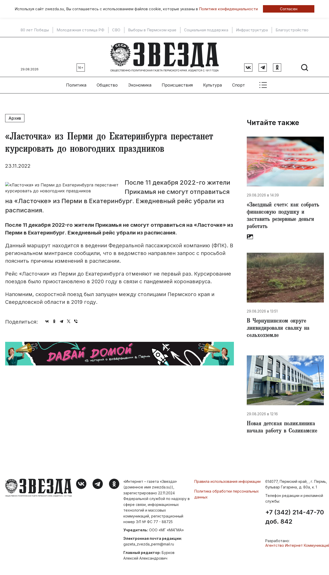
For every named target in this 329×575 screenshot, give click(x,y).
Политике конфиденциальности (228, 8)
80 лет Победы (35, 30)
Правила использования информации (227, 481)
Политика (76, 85)
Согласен (288, 8)
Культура (212, 85)
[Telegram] (61, 321)
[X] (69, 321)
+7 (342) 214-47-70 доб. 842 (294, 517)
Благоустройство (292, 30)
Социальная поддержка (206, 30)
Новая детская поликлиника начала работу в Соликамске (282, 428)
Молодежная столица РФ (80, 30)
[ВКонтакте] (47, 321)
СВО (116, 30)
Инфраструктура (252, 30)
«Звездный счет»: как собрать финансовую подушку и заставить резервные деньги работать (283, 216)
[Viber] (76, 321)
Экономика (139, 85)
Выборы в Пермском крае (152, 30)
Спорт (238, 85)
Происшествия (177, 85)
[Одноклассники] (54, 321)
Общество (107, 85)
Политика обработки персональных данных (226, 494)
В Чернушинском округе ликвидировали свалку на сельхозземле (278, 329)
